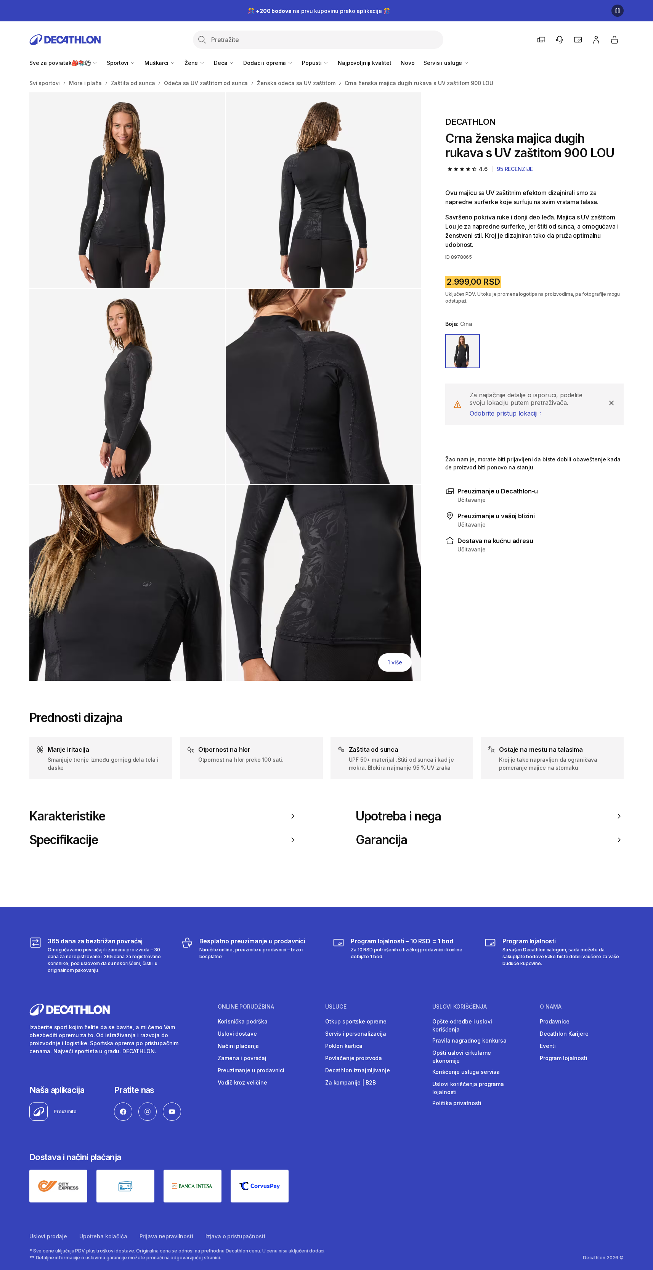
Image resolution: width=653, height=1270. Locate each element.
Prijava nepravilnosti (166, 1236)
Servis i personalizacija (355, 1033)
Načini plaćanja (238, 1046)
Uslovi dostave (237, 1033)
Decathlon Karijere (564, 1033)
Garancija (381, 840)
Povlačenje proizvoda (353, 1058)
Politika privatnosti (456, 1103)
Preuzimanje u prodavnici (251, 1070)
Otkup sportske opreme (356, 1021)
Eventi (548, 1046)
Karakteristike (67, 816)
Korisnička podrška (242, 1021)
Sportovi (118, 63)
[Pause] (617, 11)
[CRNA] (462, 351)
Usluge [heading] (336, 1007)
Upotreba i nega (398, 816)
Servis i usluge (444, 63)
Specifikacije (63, 840)
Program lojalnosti (563, 1058)
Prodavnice (555, 1021)
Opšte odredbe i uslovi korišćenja (462, 1025)
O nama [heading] (551, 1007)
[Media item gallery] (225, 386)
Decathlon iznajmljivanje (357, 1070)
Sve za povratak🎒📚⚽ (60, 63)
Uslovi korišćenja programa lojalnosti (468, 1088)
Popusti (312, 63)
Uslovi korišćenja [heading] (459, 1007)
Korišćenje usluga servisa (466, 1072)
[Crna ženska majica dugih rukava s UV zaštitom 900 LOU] (127, 190)
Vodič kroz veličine (242, 1082)
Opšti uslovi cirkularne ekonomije (461, 1056)
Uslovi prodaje (48, 1236)
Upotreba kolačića (103, 1236)
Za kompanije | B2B (350, 1082)
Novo (407, 63)
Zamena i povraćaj (242, 1058)
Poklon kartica (344, 1046)
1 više (395, 662)
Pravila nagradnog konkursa (469, 1040)
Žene (192, 63)
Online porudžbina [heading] (246, 1007)
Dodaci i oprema (265, 63)
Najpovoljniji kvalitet (364, 63)
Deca (221, 63)
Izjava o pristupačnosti (235, 1236)
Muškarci (157, 63)
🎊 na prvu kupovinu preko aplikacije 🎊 (319, 11)
